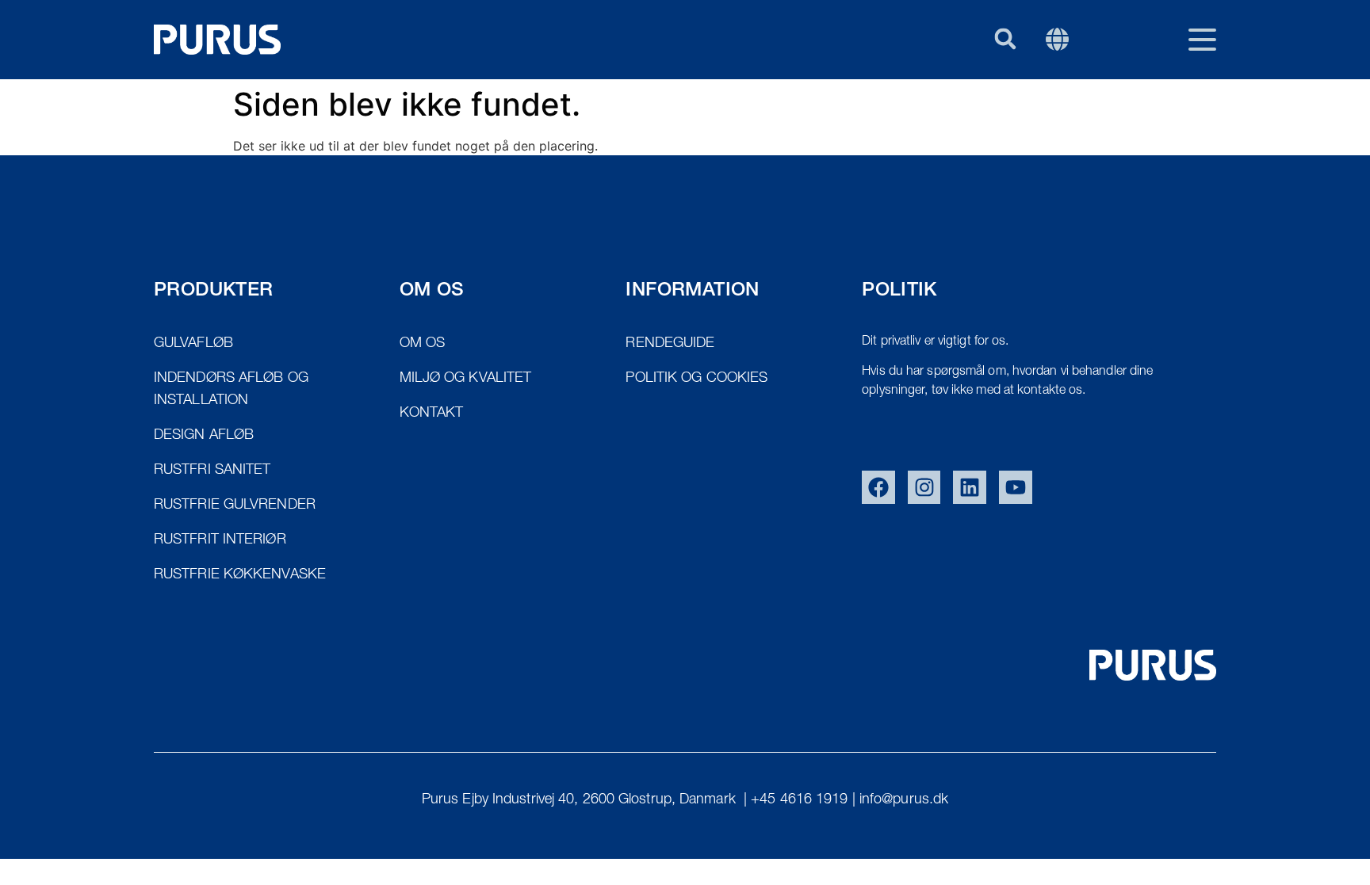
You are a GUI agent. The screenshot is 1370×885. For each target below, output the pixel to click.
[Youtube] (1015, 487)
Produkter (825, 116)
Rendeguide (943, 116)
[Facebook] (878, 487)
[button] (1005, 38)
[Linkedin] (969, 487)
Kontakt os (1062, 116)
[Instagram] (924, 487)
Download (1176, 116)
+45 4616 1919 (799, 800)
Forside (723, 116)
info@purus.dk (903, 800)
